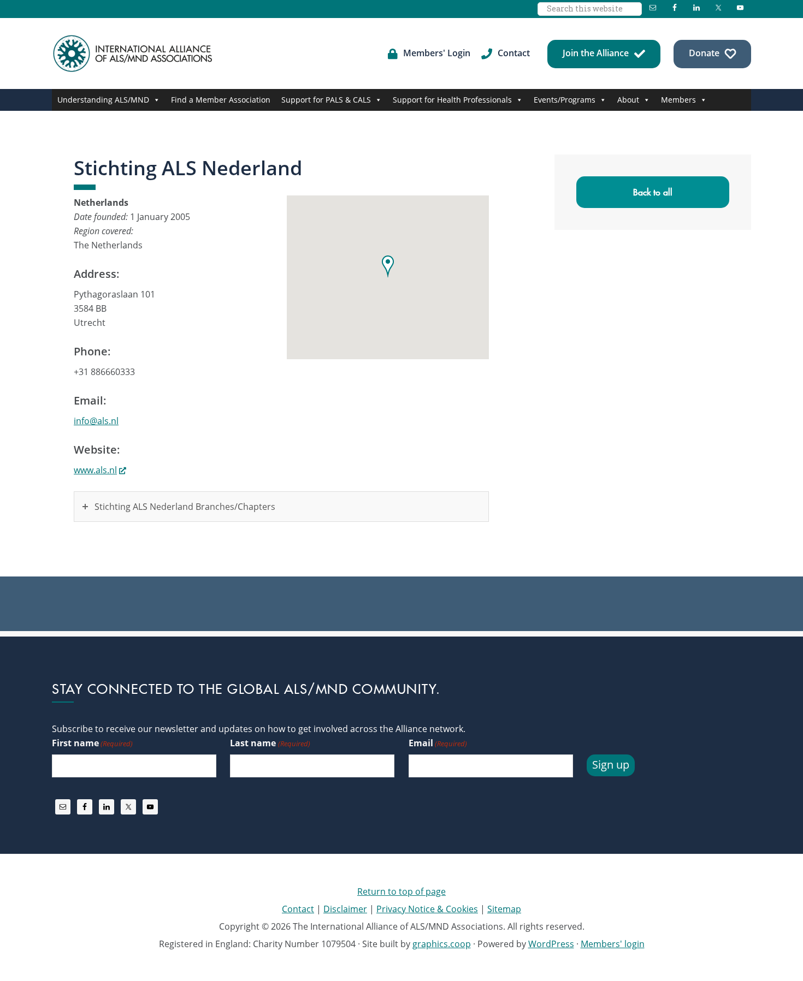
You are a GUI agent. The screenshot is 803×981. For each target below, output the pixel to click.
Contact (298, 909)
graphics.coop (441, 944)
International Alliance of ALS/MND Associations (134, 53)
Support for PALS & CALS (326, 99)
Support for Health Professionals (452, 99)
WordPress (551, 944)
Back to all (652, 192)
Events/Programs (564, 99)
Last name (270, 743)
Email (438, 743)
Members (678, 99)
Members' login (613, 944)
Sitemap (504, 909)
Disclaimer (345, 909)
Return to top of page (401, 891)
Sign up (610, 764)
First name (92, 743)
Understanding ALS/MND (103, 99)
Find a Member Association (220, 99)
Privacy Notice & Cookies (427, 909)
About (628, 99)
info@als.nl (96, 421)
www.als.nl (95, 470)
